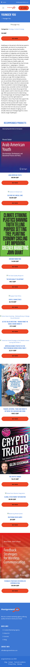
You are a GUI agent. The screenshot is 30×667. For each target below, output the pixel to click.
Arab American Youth (15, 175)
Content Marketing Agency (12, 630)
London (4, 2)
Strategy (11, 29)
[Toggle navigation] (3, 7)
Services (6, 636)
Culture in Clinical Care (15, 195)
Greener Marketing (15, 259)
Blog (5, 640)
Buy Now (15, 38)
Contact (10, 662)
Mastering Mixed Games (15, 517)
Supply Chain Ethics (15, 299)
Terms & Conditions (20, 662)
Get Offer (24, 8)
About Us (6, 633)
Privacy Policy (12, 664)
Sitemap (19, 664)
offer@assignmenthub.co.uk (22, 2)
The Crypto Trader (15, 477)
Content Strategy (19, 29)
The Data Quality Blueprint (15, 279)
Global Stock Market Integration (15, 497)
